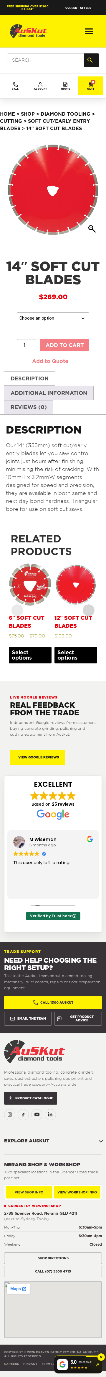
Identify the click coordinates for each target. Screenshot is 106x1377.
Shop (28, 114)
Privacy (30, 1364)
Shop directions (53, 1258)
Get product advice (82, 1018)
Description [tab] (30, 378)
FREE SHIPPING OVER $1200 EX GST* (28, 7)
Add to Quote (50, 361)
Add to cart (65, 345)
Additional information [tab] (49, 393)
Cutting (11, 121)
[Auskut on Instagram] (9, 1114)
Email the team (31, 1018)
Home (7, 114)
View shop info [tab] (29, 1192)
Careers (11, 1364)
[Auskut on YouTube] (36, 1114)
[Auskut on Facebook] (23, 1114)
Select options (22, 655)
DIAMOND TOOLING (65, 114)
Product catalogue (34, 1098)
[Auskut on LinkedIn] (50, 1114)
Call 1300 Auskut (56, 1002)
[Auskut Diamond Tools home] (34, 1051)
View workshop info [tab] (77, 1192)
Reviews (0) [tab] (29, 407)
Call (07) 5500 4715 (53, 1271)
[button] (89, 31)
